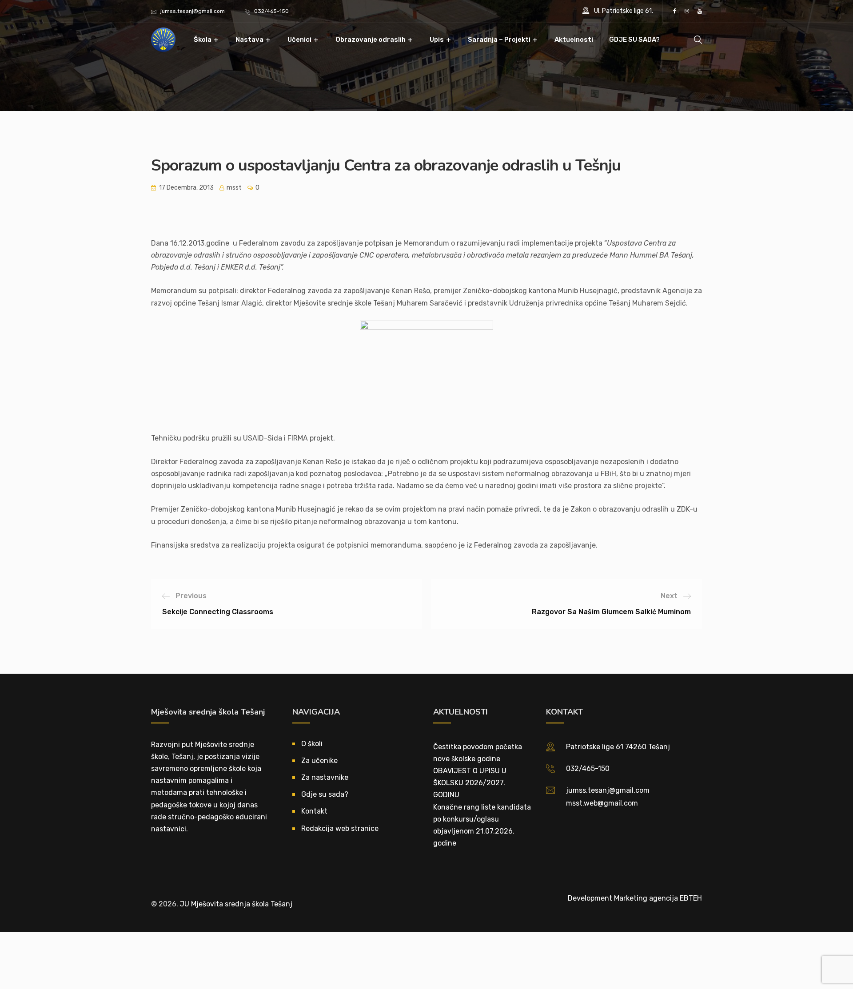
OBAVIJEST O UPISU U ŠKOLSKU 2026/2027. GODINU (469, 783)
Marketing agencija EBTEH (658, 898)
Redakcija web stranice (340, 828)
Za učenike (319, 760)
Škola (202, 40)
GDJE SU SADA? (634, 40)
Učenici (299, 40)
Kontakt (314, 811)
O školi (312, 743)
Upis (437, 40)
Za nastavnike (324, 777)
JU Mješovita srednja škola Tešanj (236, 904)
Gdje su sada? (324, 794)
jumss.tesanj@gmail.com (192, 11)
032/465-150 (271, 11)
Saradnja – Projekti (499, 40)
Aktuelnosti (573, 40)
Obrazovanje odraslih (370, 40)
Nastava (249, 40)
